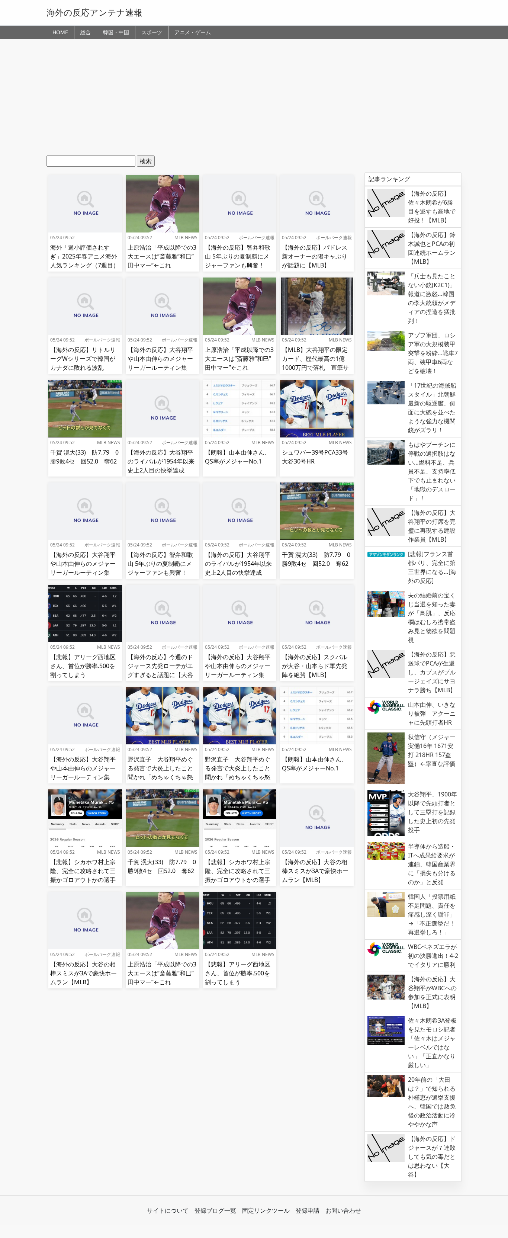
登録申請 (307, 1210)
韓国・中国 (116, 32)
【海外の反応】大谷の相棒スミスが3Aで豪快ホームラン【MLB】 (315, 871)
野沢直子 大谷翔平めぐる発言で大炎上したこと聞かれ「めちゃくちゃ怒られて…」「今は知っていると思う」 (160, 777)
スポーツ (151, 32)
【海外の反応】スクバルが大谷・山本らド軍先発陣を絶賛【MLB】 (314, 666)
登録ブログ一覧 (215, 1210)
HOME (60, 32)
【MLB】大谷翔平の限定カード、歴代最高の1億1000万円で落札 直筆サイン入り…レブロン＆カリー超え (315, 367)
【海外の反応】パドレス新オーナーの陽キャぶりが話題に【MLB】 (314, 256)
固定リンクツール (266, 1210)
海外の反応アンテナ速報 (94, 12)
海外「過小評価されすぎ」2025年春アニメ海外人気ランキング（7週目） (84, 256)
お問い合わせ (343, 1210)
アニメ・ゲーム (192, 32)
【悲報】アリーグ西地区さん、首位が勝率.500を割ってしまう (83, 666)
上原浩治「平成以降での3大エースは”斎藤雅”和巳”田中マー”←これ (162, 256)
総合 (85, 32)
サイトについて (168, 1210)
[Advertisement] (254, 100)
